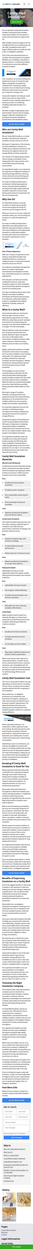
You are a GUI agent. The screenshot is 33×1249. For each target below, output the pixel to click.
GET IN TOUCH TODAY (16, 124)
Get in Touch (16, 22)
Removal (4, 1232)
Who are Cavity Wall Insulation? (14, 1149)
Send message (16, 1138)
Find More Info (9, 1181)
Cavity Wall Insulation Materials (14, 1159)
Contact (4, 1235)
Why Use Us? (8, 1152)
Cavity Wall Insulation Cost (13, 1162)
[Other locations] (24, 4)
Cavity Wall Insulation (8, 1230)
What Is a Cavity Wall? (11, 1155)
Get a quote (16, 1247)
